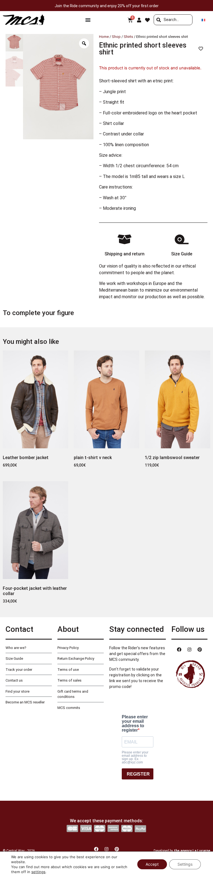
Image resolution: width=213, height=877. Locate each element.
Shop (116, 37)
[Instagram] (189, 649)
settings (38, 872)
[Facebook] (179, 649)
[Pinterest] (199, 649)
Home (104, 37)
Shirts (128, 37)
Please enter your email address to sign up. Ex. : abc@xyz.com (135, 757)
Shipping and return (124, 253)
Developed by (182, 851)
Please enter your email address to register (135, 723)
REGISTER (138, 774)
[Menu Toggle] (88, 20)
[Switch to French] (203, 19)
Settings (185, 864)
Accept (152, 864)
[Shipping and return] (124, 239)
